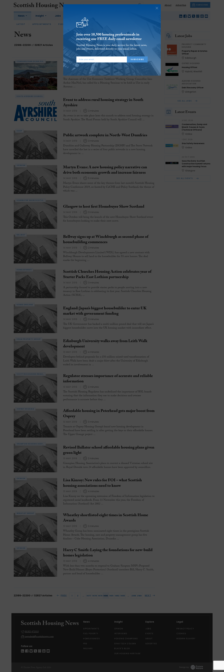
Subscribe (137, 59)
